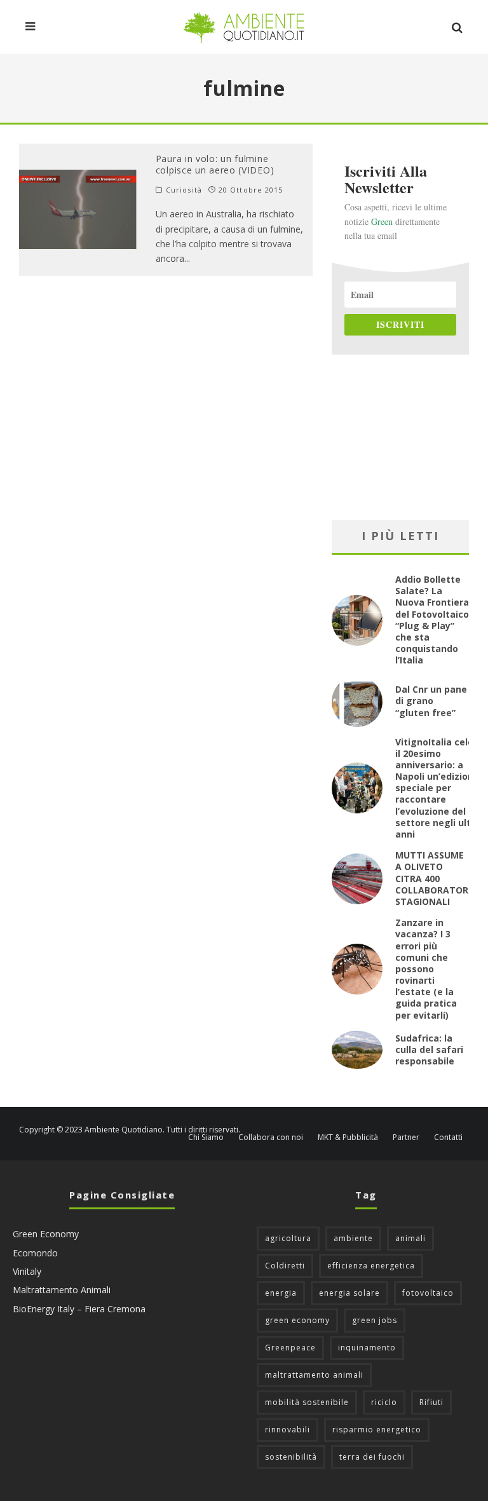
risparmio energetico (376, 1429)
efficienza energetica (371, 1265)
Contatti (448, 1137)
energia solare (349, 1292)
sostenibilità (291, 1456)
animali (410, 1238)
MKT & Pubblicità (348, 1137)
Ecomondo (35, 1253)
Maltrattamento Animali (62, 1290)
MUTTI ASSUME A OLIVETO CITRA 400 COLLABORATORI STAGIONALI (433, 878)
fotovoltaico (428, 1292)
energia (281, 1292)
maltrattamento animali (314, 1374)
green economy (297, 1320)
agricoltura (288, 1238)
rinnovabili (287, 1429)
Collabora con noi (270, 1137)
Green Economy (46, 1234)
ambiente (353, 1238)
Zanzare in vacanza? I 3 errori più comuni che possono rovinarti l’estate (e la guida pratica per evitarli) (426, 968)
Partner (406, 1137)
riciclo (384, 1402)
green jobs (374, 1320)
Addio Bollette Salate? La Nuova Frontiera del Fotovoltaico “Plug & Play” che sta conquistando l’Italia (432, 619)
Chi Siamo (206, 1137)
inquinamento (367, 1347)
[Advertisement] (400, 437)
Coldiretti (285, 1265)
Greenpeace (290, 1347)
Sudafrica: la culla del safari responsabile (429, 1049)
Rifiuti (431, 1402)
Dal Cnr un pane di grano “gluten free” (431, 700)
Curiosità (184, 190)
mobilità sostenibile (307, 1402)
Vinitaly (27, 1271)
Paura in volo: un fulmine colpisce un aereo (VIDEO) (215, 164)
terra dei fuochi (372, 1456)
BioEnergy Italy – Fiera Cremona (79, 1309)
